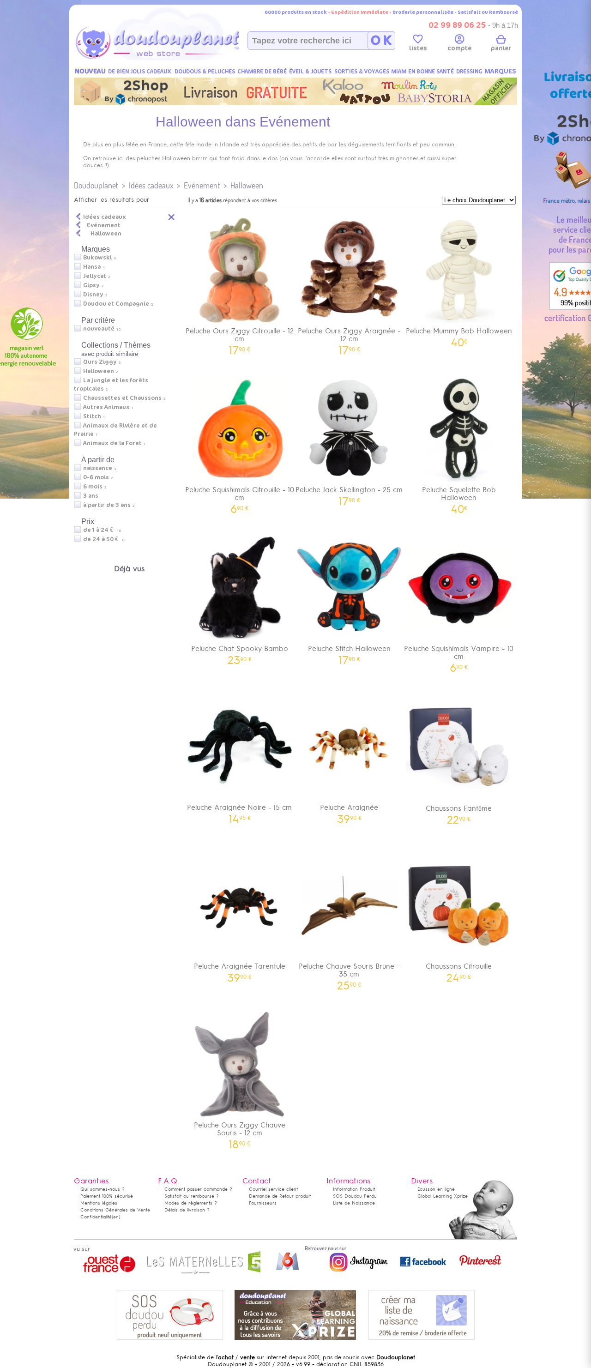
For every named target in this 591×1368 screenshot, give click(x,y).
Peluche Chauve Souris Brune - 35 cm (349, 973)
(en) (116, 1216)
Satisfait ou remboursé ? (191, 1196)
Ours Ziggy (100, 362)
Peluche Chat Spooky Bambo (239, 651)
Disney (93, 294)
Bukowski (97, 257)
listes (418, 48)
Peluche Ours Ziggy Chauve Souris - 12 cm (239, 1132)
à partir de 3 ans (107, 505)
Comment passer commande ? (198, 1189)
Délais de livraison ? (187, 1209)
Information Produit (354, 1189)
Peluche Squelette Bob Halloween (459, 496)
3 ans (90, 496)
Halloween (246, 185)
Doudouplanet (96, 185)
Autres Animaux (106, 407)
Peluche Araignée (349, 810)
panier (501, 48)
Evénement (202, 185)
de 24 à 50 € (103, 539)
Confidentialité (96, 1216)
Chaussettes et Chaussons (122, 398)
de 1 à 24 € (102, 530)
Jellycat (94, 276)
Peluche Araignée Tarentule (239, 969)
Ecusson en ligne (436, 1189)
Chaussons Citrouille (459, 969)
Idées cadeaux (151, 185)
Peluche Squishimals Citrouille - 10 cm (239, 496)
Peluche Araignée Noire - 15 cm (239, 810)
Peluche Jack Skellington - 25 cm (349, 493)
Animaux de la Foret (112, 443)
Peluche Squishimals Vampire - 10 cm (458, 655)
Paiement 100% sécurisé (106, 1196)
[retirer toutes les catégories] (171, 216)
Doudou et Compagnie (116, 303)
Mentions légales (98, 1202)
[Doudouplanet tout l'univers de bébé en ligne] (175, 58)
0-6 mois (96, 477)
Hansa (92, 267)
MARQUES (500, 71)
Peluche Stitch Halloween (349, 651)
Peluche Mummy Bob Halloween (459, 334)
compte (459, 48)
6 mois (93, 486)
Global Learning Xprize (442, 1196)
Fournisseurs (263, 1202)
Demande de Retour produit (280, 1196)
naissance (97, 468)
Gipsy (91, 285)
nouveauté (99, 328)
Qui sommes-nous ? (102, 1189)
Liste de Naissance (354, 1202)
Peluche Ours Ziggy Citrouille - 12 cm (240, 338)
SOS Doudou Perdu (355, 1196)
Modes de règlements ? (190, 1202)
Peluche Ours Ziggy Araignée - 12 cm (349, 338)
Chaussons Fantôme (459, 811)
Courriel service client (273, 1189)
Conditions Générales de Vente (115, 1209)
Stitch (92, 416)
